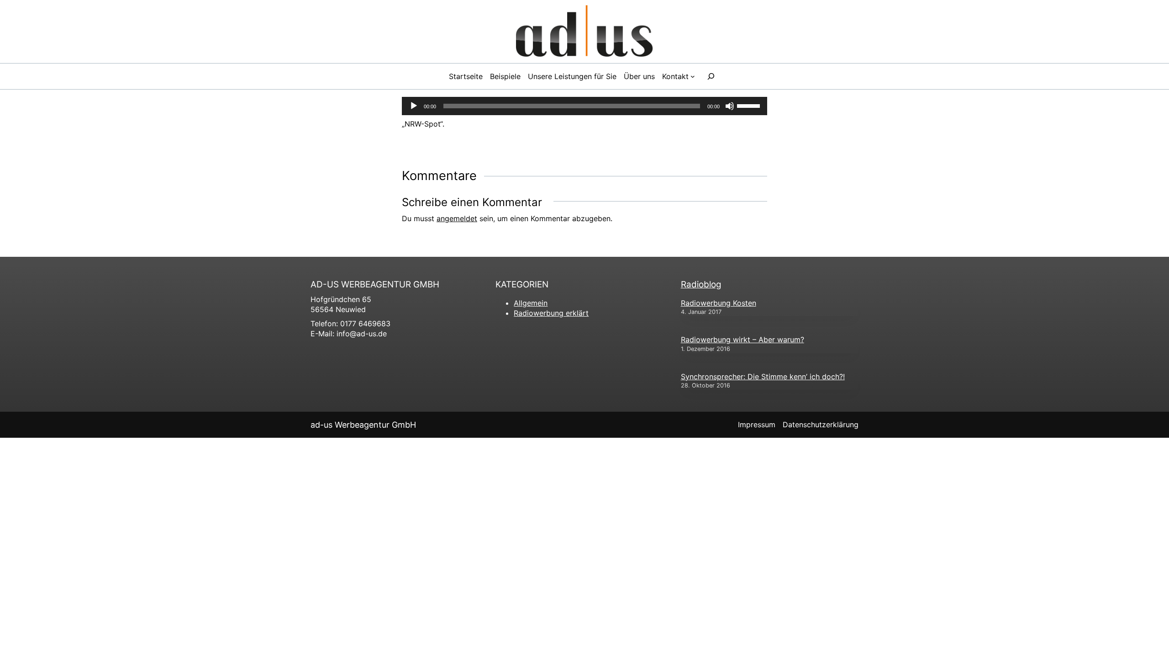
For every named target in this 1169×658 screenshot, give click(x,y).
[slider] (750, 105)
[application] (584, 106)
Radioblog (701, 284)
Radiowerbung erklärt (551, 313)
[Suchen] (711, 76)
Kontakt (675, 76)
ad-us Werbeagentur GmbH (363, 425)
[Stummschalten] (729, 106)
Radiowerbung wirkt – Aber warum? (742, 339)
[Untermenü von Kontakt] (692, 76)
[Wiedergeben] (413, 106)
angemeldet (457, 218)
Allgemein (531, 303)
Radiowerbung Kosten (718, 303)
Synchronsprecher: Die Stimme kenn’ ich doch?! (763, 376)
